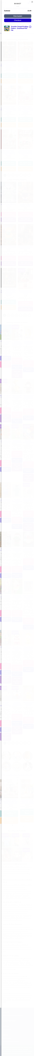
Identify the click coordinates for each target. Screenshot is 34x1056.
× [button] (30, 27)
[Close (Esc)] (32, 2)
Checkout (17, 20)
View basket (17, 16)
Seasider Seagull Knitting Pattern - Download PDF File (19, 28)
